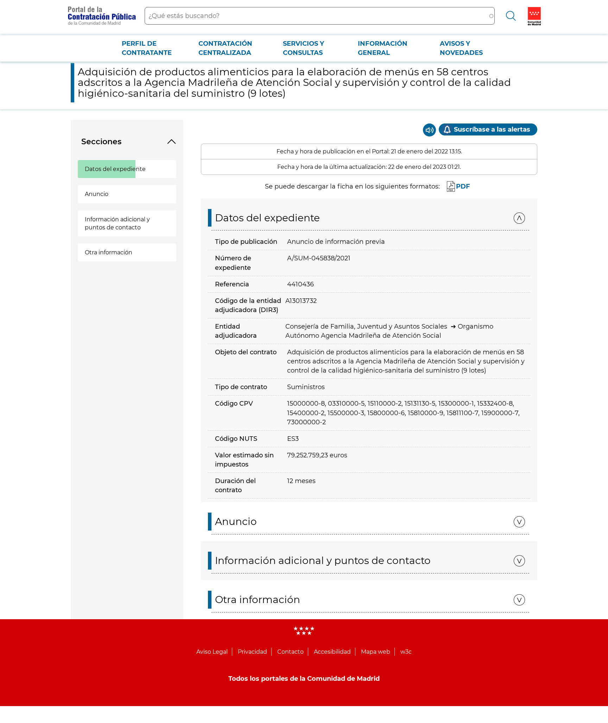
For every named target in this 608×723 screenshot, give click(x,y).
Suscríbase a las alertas (492, 129)
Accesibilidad (332, 651)
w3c (406, 651)
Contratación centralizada (225, 48)
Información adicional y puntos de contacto (117, 223)
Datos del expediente (115, 169)
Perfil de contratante (147, 48)
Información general (382, 48)
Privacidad (252, 651)
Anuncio (96, 194)
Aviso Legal (212, 651)
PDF (463, 186)
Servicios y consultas (303, 48)
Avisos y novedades (461, 48)
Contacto (290, 651)
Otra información (108, 252)
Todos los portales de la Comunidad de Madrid (304, 679)
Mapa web (375, 651)
